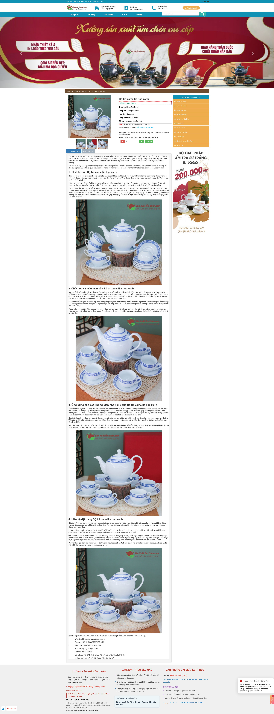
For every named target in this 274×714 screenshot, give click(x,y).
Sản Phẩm (108, 14)
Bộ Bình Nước (179, 123)
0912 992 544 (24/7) (178, 675)
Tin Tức (123, 14)
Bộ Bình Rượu (179, 136)
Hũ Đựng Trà (178, 145)
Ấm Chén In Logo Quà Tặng (183, 141)
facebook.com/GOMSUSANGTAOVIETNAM (186, 703)
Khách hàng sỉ (88, 151)
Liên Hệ (138, 14)
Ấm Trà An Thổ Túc (180, 132)
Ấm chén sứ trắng (180, 101)
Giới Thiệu (91, 14)
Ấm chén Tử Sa (179, 128)
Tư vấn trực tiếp (192, 8)
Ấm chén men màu (180, 114)
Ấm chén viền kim (180, 106)
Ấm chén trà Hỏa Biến (181, 119)
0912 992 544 (11, 708)
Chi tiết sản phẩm (74, 151)
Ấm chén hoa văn (81, 91)
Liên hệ (149, 141)
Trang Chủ (74, 14)
